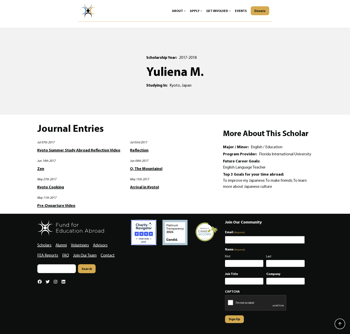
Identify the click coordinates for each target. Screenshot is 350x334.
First (227, 256)
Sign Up (234, 319)
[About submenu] (185, 11)
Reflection (139, 150)
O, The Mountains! (146, 168)
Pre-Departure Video (56, 205)
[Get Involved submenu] (230, 11)
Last (268, 256)
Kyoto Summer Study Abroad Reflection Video (78, 150)
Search (87, 269)
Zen (40, 168)
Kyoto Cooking (50, 187)
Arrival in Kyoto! (144, 187)
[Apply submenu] (201, 11)
